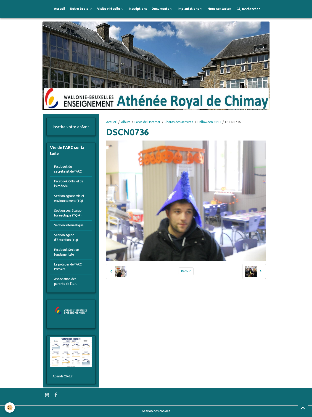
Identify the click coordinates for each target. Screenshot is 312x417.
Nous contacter (219, 9)
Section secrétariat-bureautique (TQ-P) (68, 213)
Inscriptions (138, 9)
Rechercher (250, 9)
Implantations (189, 9)
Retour (186, 271)
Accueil (59, 9)
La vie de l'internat (147, 122)
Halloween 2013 (209, 122)
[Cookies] (10, 407)
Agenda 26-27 (63, 376)
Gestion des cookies (156, 411)
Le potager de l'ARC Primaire (68, 267)
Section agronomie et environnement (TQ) (69, 198)
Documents (161, 9)
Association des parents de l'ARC (65, 281)
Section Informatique (69, 225)
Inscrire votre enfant (71, 127)
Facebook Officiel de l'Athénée (68, 183)
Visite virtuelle (109, 9)
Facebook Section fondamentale (66, 252)
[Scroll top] (303, 408)
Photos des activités (179, 122)
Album (125, 122)
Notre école (79, 9)
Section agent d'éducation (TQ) (66, 237)
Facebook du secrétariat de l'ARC (68, 169)
